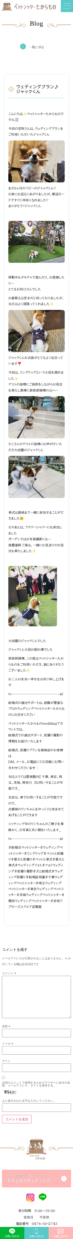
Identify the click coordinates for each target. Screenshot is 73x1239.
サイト (6, 1060)
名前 (6, 1026)
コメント (9, 973)
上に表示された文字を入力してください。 (29, 1100)
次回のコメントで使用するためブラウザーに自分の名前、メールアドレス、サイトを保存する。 (36, 1084)
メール (7, 1043)
